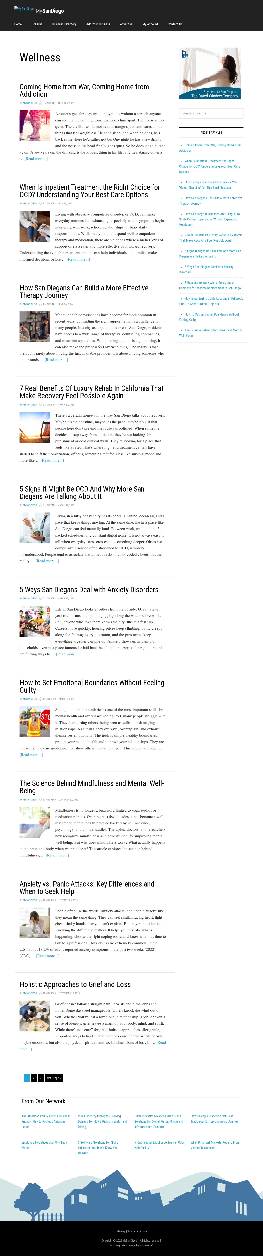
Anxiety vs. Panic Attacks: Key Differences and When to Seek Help (87, 888)
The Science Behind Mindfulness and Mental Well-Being (92, 787)
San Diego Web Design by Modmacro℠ (131, 1245)
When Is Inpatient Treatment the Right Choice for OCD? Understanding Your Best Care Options (90, 191)
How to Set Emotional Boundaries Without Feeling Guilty (92, 686)
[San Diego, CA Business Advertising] (24, 9)
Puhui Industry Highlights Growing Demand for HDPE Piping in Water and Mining (102, 1121)
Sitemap (121, 1231)
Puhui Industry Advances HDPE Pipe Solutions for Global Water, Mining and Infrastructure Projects (158, 1121)
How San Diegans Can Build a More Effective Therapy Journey (84, 292)
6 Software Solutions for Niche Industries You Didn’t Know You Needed (98, 1148)
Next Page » (54, 1078)
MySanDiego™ (131, 1240)
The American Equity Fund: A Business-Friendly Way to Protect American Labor (47, 1121)
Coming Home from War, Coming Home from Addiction (84, 91)
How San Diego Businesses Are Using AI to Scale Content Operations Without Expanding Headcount (209, 219)
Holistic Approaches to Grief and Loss (75, 984)
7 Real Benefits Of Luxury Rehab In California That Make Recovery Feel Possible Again (92, 392)
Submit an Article (137, 1231)
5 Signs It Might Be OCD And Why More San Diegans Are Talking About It (82, 493)
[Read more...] (36, 158)
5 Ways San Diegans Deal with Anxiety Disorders (89, 589)
